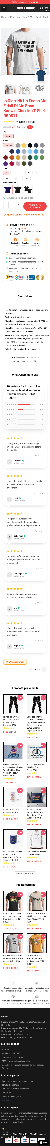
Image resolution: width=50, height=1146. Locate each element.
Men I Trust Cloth (18, 17)
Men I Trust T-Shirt (39, 17)
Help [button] (45, 1143)
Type (5, 132)
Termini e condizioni (10, 1053)
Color (5, 141)
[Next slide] (45, 51)
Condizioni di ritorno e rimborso (15, 1089)
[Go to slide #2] (25, 89)
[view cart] (46, 8)
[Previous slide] (5, 51)
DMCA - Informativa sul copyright (16, 1061)
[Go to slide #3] (39, 89)
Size (5, 168)
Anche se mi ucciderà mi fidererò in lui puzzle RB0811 (36, 767)
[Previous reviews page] (30, 669)
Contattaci (6, 1093)
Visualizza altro (24, 874)
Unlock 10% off (5, 1133)
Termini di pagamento (11, 1085)
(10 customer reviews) (25, 122)
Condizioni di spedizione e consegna (17, 1081)
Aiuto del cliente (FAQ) (11, 1096)
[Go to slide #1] (10, 89)
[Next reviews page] (44, 669)
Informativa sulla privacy (12, 1057)
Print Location (9, 183)
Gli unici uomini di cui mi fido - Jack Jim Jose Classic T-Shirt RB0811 (13, 958)
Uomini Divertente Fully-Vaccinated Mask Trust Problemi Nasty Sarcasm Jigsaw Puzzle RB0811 (13, 770)
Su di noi (5, 1049)
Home (4, 17)
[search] (41, 8)
